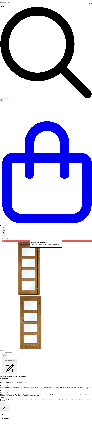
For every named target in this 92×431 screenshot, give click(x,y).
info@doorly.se (2, 1)
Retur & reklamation (20, 416)
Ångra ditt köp (12, 416)
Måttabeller (6, 385)
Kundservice (2, 0)
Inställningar (39, 246)
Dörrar (3, 227)
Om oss (7, 416)
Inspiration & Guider (5, 238)
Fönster (4, 230)
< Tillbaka (6, 225)
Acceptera (43, 246)
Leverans (15, 416)
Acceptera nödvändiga (34, 246)
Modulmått (4, 416)
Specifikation (3, 402)
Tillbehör (4, 233)
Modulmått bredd (3, 351)
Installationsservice (5, 237)
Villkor (9, 416)
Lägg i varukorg (3, 380)
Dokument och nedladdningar (5, 405)
